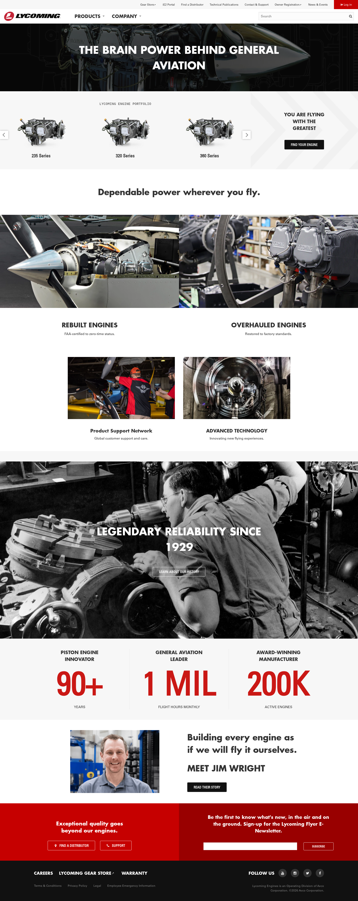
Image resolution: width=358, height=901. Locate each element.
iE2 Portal (169, 4)
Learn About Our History (179, 572)
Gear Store (147, 4)
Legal (97, 886)
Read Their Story (207, 787)
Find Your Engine (304, 145)
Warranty (134, 873)
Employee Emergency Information (131, 886)
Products (87, 16)
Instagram (295, 873)
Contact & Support (256, 4)
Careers (43, 873)
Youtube (282, 873)
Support (118, 845)
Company (124, 16)
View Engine (41, 131)
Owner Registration (287, 4)
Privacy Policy (77, 886)
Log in (348, 4)
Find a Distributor (192, 4)
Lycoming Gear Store (85, 873)
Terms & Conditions (48, 886)
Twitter (307, 873)
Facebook (320, 873)
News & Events (318, 4)
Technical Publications (224, 4)
